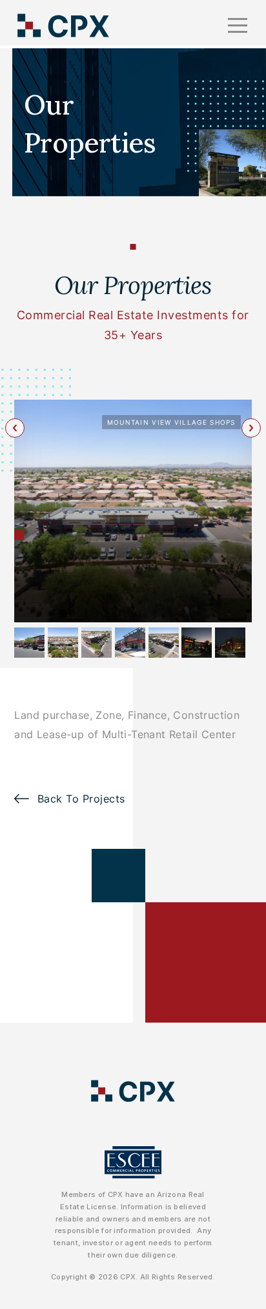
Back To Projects (81, 798)
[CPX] (63, 25)
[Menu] (237, 25)
